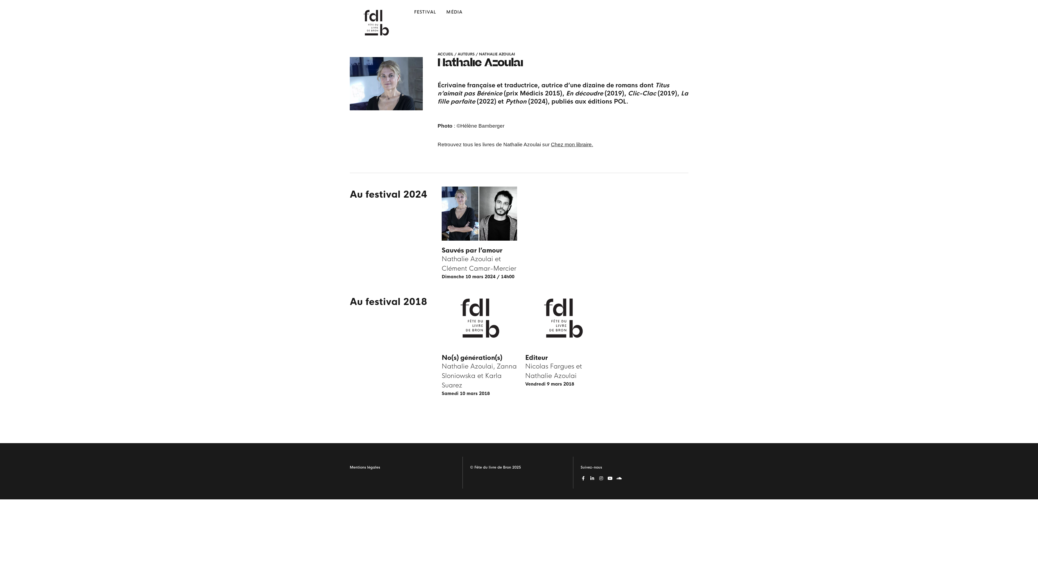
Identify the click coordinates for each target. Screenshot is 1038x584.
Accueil (445, 54)
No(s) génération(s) (472, 358)
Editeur (536, 358)
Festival (425, 12)
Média (454, 12)
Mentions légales (365, 467)
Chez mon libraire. (572, 144)
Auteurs (466, 54)
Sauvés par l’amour (472, 250)
